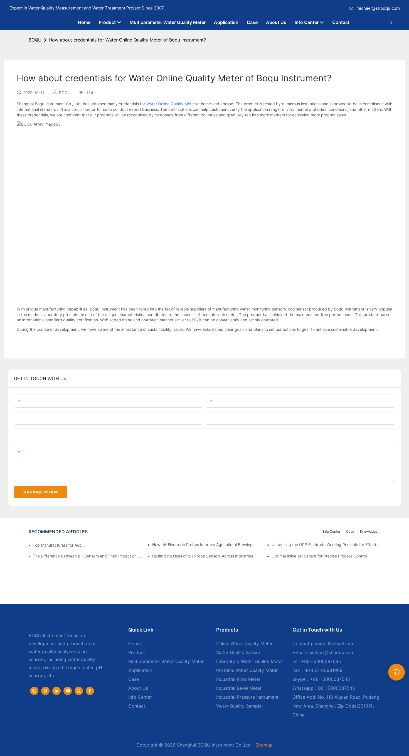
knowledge (369, 531)
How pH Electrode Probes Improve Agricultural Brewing (202, 544)
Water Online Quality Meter (170, 103)
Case (350, 531)
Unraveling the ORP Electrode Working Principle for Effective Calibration (326, 544)
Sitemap (264, 745)
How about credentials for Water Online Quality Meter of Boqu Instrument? (127, 40)
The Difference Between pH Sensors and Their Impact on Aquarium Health (87, 556)
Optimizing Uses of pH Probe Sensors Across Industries (202, 556)
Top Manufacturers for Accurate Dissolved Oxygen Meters (59, 545)
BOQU (35, 40)
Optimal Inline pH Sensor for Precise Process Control (319, 556)
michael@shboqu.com (378, 8)
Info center (331, 531)
